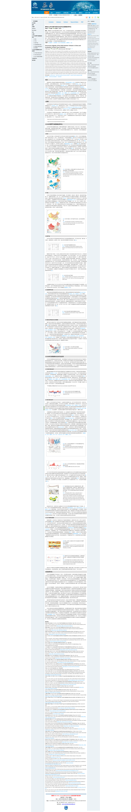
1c (80, 143)
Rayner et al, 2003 (67, 108)
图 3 (48, 325)
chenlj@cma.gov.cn (94, 67)
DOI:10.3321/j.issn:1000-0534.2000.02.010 (58, 641)
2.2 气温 (34, 40)
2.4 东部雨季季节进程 (37, 44)
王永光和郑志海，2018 (75, 92)
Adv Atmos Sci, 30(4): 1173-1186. (61, 791)
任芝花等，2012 (55, 105)
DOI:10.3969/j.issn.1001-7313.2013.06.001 (65, 662)
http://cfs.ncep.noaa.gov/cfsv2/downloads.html (56, 121)
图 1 (75, 136)
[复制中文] (89, 34)
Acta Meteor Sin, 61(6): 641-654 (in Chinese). (57, 754)
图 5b (51, 418)
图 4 (84, 376)
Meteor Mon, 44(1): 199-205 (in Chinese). (69, 742)
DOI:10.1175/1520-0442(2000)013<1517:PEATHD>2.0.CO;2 (67, 770)
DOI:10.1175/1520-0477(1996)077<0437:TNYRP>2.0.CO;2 (64, 760)
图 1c (72, 148)
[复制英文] (89, 49)
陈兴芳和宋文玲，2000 (81, 507)
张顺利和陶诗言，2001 (71, 507)
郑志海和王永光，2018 (59, 94)
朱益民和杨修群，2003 (49, 376)
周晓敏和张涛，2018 (66, 335)
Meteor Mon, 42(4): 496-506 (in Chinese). (59, 630)
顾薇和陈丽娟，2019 (68, 143)
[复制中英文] (94, 23)
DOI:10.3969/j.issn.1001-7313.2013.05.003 (53, 702)
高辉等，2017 (67, 92)
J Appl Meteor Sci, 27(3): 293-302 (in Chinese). (70, 666)
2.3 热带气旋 (35, 42)
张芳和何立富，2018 (74, 335)
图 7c (47, 481)
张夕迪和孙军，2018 (52, 329)
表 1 (75, 240)
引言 (33, 32)
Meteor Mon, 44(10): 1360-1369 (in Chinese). (53, 696)
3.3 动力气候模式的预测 (37, 56)
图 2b (65, 198)
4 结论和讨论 (34, 58)
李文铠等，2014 (72, 293)
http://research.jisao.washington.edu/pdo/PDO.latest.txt (66, 385)
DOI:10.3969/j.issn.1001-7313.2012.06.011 (68, 684)
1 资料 (33, 34)
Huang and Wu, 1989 (80, 408)
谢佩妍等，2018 (68, 287)
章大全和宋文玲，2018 (69, 405)
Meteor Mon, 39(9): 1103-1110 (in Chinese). (65, 625)
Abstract (33, 28)
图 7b (78, 478)
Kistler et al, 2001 (78, 107)
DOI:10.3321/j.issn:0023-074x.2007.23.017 (58, 710)
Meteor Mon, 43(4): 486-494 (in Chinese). (56, 653)
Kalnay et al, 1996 (71, 107)
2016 (75, 430)
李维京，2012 (78, 83)
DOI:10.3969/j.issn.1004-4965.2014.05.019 (53, 674)
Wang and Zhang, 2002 (69, 418)
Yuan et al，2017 (51, 94)
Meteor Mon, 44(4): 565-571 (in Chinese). (53, 692)
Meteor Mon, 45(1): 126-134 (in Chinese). (63, 658)
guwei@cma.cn (94, 74)
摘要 (33, 24)
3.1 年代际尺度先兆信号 (37, 52)
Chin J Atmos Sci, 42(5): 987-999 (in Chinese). (66, 708)
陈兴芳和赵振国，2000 (70, 82)
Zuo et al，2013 (48, 513)
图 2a (58, 202)
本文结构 (33, 23)
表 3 (57, 298)
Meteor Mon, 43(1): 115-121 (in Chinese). (64, 721)
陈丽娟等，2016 (61, 92)
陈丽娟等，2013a (53, 373)
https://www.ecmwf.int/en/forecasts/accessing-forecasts (57, 119)
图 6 (66, 422)
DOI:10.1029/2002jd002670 (50, 767)
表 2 (52, 270)
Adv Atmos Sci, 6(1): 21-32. (56, 757)
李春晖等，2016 (78, 293)
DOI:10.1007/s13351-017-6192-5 (72, 785)
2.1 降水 (34, 39)
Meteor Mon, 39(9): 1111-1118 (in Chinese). (56, 750)
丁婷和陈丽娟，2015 (51, 614)
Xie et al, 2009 (61, 427)
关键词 (33, 26)
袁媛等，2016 (52, 434)
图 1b (72, 137)
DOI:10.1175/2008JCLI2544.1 (71, 780)
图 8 (52, 521)
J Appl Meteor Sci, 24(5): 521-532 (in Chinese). (57, 634)
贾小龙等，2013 (64, 85)
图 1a (79, 139)
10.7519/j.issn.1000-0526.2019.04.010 (57, 17)
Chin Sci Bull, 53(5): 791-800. (58, 713)
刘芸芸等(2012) (71, 527)
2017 (56, 434)
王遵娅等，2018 (78, 405)
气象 (32, 17)
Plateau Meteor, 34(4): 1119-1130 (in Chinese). (68, 649)
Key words (34, 30)
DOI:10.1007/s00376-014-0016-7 (59, 777)
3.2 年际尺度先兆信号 (37, 54)
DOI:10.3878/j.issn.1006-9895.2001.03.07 (70, 734)
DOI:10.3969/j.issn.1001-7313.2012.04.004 (76, 680)
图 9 (70, 532)
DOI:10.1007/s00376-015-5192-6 (75, 782)
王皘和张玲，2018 (51, 337)
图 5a (73, 415)
